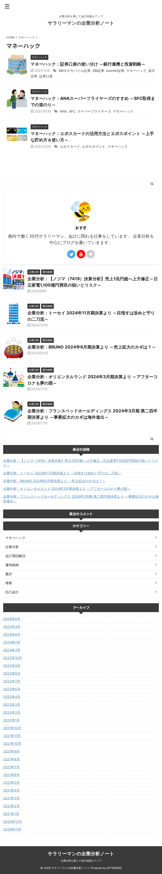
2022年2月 (11, 712)
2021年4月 (11, 790)
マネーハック (136, 70)
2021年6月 (11, 775)
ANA (63, 111)
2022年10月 (12, 658)
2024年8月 (11, 634)
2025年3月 (11, 627)
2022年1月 (11, 720)
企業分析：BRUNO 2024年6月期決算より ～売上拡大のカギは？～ (91, 347)
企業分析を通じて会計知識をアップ (81, 860)
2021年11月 (12, 736)
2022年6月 (11, 689)
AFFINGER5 (114, 868)
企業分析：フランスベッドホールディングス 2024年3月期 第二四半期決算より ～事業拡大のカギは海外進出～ (81, 498)
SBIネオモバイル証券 (74, 70)
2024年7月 (11, 642)
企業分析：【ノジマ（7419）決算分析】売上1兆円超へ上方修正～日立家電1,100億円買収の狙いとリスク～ (80, 462)
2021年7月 (11, 767)
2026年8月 (11, 619)
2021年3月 (11, 798)
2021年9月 (11, 751)
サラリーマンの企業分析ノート (81, 23)
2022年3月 (11, 704)
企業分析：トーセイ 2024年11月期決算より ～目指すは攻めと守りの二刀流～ (62, 473)
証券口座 (46, 76)
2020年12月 (12, 821)
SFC (72, 111)
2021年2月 (11, 806)
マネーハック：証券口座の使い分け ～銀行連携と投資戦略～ (88, 64)
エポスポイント (93, 146)
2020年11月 (12, 829)
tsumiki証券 (115, 70)
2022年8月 (11, 673)
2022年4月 (11, 697)
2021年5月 (11, 782)
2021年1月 (11, 814)
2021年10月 (12, 743)
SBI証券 (98, 70)
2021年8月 (11, 759)
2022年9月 (11, 666)
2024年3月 (11, 650)
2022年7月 (11, 681)
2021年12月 (12, 728)
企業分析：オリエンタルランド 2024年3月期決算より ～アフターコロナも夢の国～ (67, 489)
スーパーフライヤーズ (94, 111)
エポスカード (70, 146)
